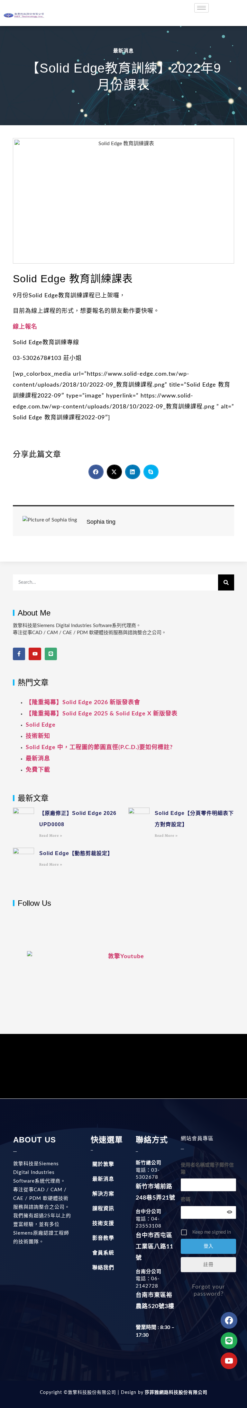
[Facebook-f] (19, 654)
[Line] (51, 654)
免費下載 (38, 770)
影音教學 (103, 1238)
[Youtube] (35, 654)
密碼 (185, 1199)
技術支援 (103, 1223)
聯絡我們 (103, 1267)
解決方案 (103, 1193)
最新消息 (123, 50)
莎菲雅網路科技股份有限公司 (175, 1392)
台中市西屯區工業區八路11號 (154, 1247)
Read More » (50, 836)
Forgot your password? (208, 1290)
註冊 (208, 1264)
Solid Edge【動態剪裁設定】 (76, 853)
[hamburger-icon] (201, 8)
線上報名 (25, 327)
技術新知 (38, 736)
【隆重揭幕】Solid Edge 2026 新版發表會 (83, 702)
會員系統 (103, 1252)
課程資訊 (103, 1208)
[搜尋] (226, 582)
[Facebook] (229, 1320)
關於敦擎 (103, 1164)
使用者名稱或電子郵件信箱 (207, 1169)
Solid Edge (41, 725)
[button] (96, 472)
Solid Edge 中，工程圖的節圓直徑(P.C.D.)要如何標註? (99, 747)
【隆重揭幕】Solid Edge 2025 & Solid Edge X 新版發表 (102, 714)
